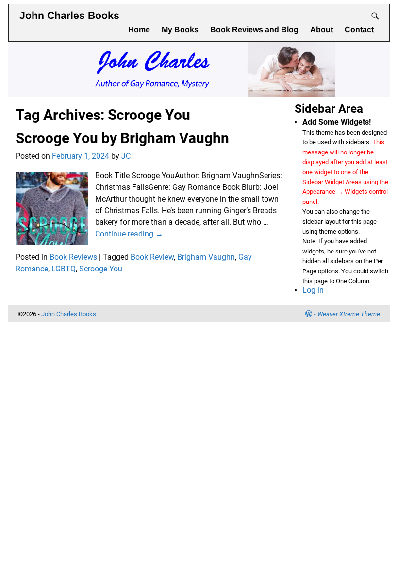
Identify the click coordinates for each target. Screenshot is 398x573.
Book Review (152, 257)
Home (139, 29)
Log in (313, 290)
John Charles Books (69, 15)
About (321, 29)
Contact (359, 29)
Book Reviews (73, 257)
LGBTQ (63, 268)
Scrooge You (100, 268)
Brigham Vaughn (206, 257)
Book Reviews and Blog (254, 29)
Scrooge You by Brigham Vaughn (122, 138)
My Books (180, 29)
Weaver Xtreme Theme (348, 314)
